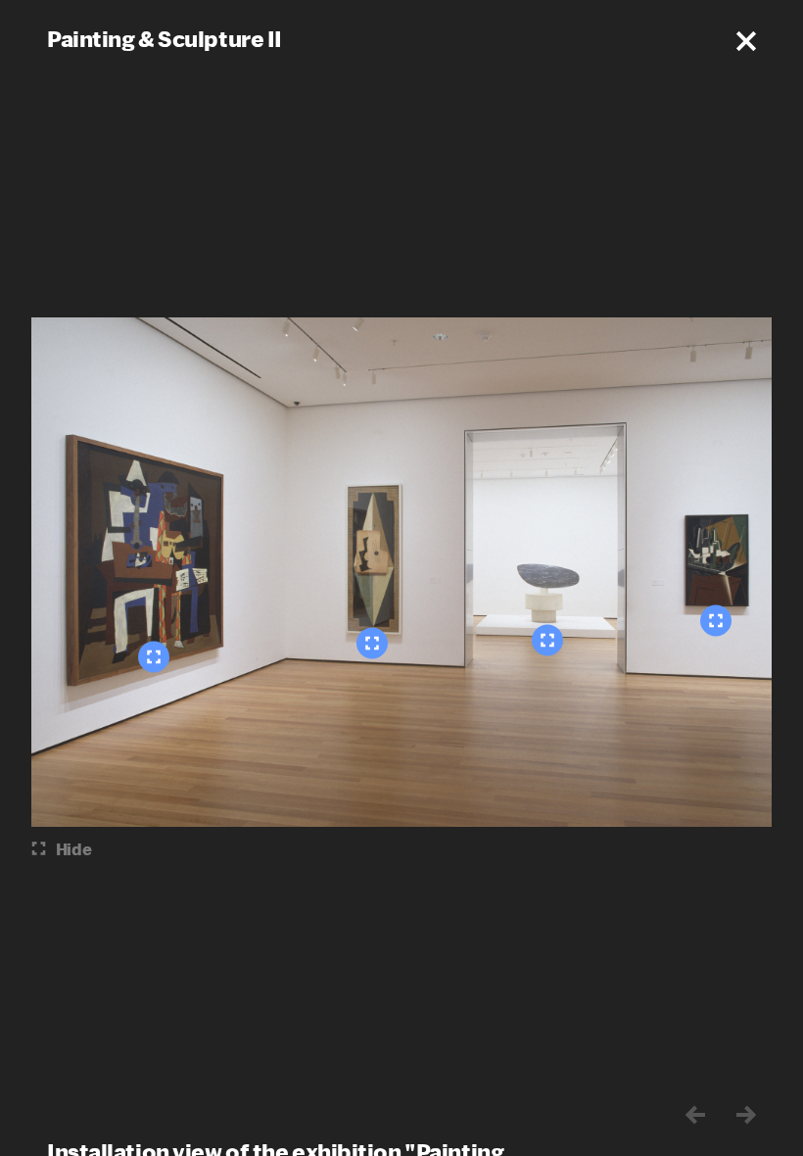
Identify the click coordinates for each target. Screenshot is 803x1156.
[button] (746, 41)
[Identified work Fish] (547, 640)
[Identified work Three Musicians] (153, 657)
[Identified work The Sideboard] (715, 621)
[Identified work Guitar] (372, 643)
